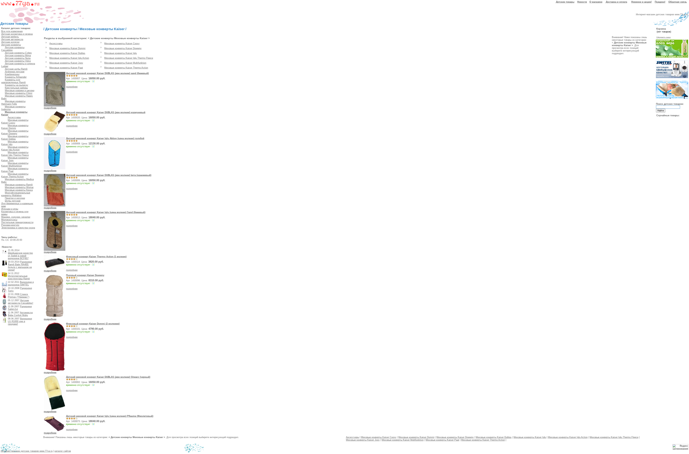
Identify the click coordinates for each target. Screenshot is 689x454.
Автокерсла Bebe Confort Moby (20, 314)
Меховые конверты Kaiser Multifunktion (14, 164)
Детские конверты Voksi (18, 61)
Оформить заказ (663, 37)
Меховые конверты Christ (18, 93)
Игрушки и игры (9, 209)
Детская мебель (10, 36)
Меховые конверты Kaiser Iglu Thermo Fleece (15, 153)
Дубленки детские (14, 71)
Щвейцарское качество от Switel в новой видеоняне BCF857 (20, 256)
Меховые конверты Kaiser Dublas (14, 137)
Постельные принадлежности (17, 222)
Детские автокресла (12, 39)
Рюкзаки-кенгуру (10, 225)
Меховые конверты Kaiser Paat (66, 67)
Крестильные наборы (16, 87)
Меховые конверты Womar (19, 187)
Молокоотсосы (9, 219)
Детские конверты (11, 44)
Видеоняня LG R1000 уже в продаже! (20, 321)
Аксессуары (14, 117)
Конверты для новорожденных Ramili (13, 81)
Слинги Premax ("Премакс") (18, 295)
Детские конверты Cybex (18, 52)
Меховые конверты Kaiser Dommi (14, 127)
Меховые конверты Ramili (19, 184)
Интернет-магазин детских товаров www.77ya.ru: (662, 14)
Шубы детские (12, 200)
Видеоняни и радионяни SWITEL (21, 283)
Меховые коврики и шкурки (19, 90)
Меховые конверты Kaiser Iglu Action (14, 148)
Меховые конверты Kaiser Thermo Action (14, 175)
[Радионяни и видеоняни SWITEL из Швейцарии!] (672, 77)
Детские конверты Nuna (18, 58)
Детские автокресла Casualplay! (20, 301)
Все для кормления (12, 31)
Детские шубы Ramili (16, 69)
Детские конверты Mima (18, 55)
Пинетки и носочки (15, 198)
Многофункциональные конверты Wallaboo (15, 194)
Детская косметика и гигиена (17, 34)
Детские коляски (10, 42)
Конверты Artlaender (16, 77)
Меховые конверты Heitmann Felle (13, 102)
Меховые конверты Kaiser (102, 29)
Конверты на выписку (16, 85)
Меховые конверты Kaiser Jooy (66, 63)
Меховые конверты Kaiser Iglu (120, 53)
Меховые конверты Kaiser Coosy (14, 121)
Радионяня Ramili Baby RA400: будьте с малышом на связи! (20, 265)
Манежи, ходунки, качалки (15, 217)
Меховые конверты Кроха (19, 190)
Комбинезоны (12, 74)
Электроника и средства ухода (18, 227)
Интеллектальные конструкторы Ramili (19, 277)
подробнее (50, 108)
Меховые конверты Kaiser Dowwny (14, 132)
